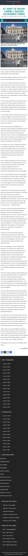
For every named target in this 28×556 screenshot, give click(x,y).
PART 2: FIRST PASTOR (8, 532)
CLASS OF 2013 (6, 404)
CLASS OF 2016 (6, 394)
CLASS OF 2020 (6, 382)
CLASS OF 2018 (6, 388)
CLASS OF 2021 (6, 379)
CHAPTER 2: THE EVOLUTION (9, 508)
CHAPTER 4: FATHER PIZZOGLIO (10, 514)
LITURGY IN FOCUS (6, 477)
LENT (3, 474)
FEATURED (4, 468)
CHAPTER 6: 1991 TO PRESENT (10, 520)
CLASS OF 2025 (6, 367)
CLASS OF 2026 (6, 364)
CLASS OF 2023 (6, 373)
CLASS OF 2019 (6, 385)
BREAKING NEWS (6, 461)
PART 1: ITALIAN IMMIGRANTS (9, 529)
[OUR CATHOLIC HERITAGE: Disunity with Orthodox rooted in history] (14, 33)
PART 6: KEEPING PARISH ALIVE (10, 545)
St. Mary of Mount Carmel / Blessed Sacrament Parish (14, 11)
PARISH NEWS (5, 489)
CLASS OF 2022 (6, 376)
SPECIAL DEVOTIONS (7, 495)
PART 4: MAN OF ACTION (9, 538)
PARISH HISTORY (6, 486)
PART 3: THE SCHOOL (8, 535)
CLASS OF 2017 (6, 391)
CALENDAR (4, 465)
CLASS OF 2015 (6, 398)
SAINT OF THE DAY (6, 492)
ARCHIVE (4, 458)
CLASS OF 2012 (6, 407)
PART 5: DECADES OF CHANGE (10, 542)
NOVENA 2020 (5, 483)
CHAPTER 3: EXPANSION (8, 511)
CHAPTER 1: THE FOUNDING (9, 505)
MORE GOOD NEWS (6, 480)
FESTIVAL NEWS (5, 471)
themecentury (20, 554)
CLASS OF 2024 (6, 370)
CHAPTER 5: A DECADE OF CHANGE (11, 517)
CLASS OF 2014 (6, 401)
